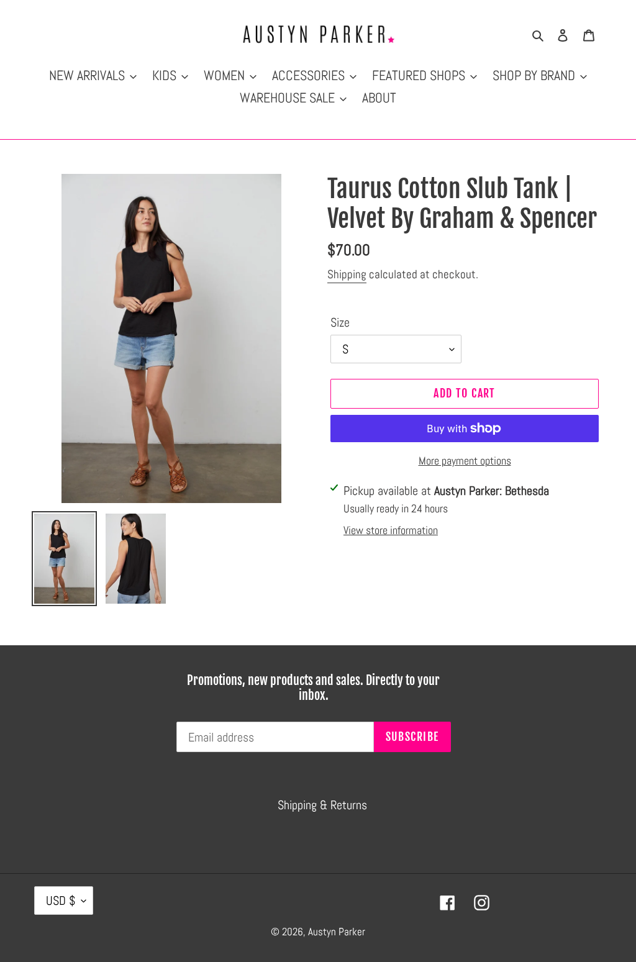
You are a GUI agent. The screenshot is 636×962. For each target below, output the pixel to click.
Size (340, 322)
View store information (390, 530)
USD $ (60, 900)
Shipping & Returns (322, 805)
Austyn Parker (336, 931)
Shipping (346, 274)
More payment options (465, 460)
